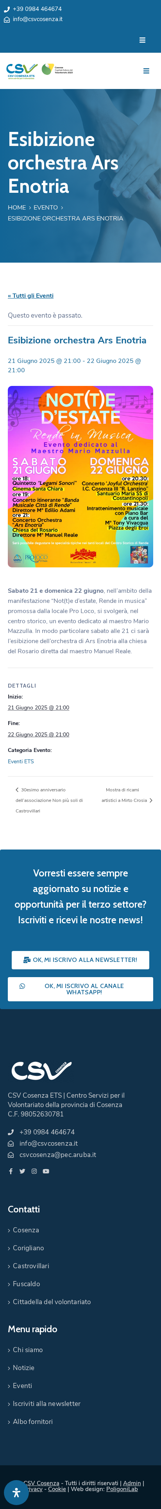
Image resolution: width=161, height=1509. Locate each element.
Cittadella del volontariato (52, 1301)
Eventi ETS (21, 761)
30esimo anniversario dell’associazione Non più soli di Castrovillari (49, 800)
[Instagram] (34, 1171)
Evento (46, 207)
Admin (132, 1483)
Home (17, 207)
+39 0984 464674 (37, 9)
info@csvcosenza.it (38, 19)
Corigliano (28, 1248)
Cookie (57, 1489)
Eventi (22, 1385)
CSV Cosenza (41, 1483)
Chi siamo (28, 1349)
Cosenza (26, 1230)
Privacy (33, 1489)
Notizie (23, 1367)
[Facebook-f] (11, 1171)
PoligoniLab (122, 1489)
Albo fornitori (33, 1421)
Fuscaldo (26, 1284)
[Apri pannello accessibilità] (16, 1492)
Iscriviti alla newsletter (46, 1403)
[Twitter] (22, 1171)
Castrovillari (31, 1266)
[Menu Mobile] (142, 40)
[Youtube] (46, 1171)
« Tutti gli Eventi (31, 295)
